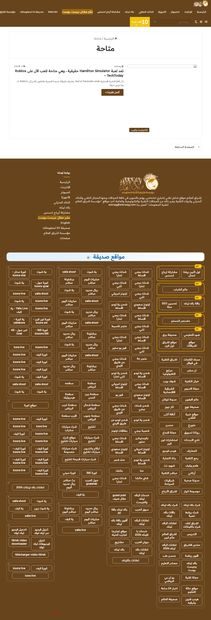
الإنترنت (188, 12)
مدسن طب (169, 555)
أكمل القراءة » (112, 92)
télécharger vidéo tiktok (30, 554)
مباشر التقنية (169, 473)
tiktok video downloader (19, 542)
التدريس (192, 534)
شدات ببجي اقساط (142, 273)
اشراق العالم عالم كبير (169, 535)
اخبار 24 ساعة (169, 588)
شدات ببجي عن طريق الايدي (119, 362)
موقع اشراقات (192, 344)
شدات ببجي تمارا (119, 273)
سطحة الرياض (91, 384)
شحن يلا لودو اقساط (119, 306)
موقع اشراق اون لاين (169, 344)
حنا (142, 470)
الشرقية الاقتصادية (169, 390)
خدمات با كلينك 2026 (142, 533)
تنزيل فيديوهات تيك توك (41, 544)
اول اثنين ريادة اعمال (191, 273)
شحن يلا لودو (142, 419)
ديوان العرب (142, 542)
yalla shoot (69, 271)
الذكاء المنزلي (146, 12)
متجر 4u (142, 358)
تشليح (91, 426)
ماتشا (119, 470)
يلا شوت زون (41, 508)
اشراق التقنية (169, 359)
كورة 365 (92, 472)
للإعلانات (49, 614)
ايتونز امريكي (119, 293)
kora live (19, 347)
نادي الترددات (192, 440)
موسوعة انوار (192, 491)
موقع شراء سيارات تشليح (69, 439)
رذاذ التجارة (169, 458)
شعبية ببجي (141, 430)
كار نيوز (169, 406)
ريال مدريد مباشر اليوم (91, 509)
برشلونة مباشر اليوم (69, 509)
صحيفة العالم (169, 599)
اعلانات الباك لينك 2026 (169, 546)
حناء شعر (119, 459)
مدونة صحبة (191, 480)
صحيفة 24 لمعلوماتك (32, 12)
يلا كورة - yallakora (19, 320)
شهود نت (169, 465)
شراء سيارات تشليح (91, 439)
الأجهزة (162, 12)
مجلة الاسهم (191, 388)
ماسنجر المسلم (180, 320)
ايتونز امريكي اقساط (119, 385)
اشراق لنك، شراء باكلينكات (191, 524)
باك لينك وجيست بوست (192, 566)
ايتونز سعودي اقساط (142, 306)
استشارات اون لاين (169, 441)
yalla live (80, 529)
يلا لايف (80, 494)
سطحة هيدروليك (69, 395)
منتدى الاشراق (191, 544)
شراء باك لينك (191, 504)
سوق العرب (142, 509)
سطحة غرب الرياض (69, 406)
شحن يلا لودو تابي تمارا (119, 374)
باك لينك (129, 12)
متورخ (192, 425)
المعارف (192, 450)
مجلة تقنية (191, 577)
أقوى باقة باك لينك (119, 522)
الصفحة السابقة (184, 147)
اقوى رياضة (192, 555)
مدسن (169, 425)
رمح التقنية (191, 458)
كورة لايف (41, 354)
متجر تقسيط (119, 326)
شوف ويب (169, 381)
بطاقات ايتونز (119, 430)
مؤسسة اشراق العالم (57, 233)
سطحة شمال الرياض (92, 406)
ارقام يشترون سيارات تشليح (91, 450)
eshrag (117, 66)
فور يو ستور (119, 347)
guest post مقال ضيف (119, 496)
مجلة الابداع (169, 432)
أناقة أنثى (169, 414)
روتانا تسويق (191, 432)
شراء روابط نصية (191, 514)
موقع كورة (30, 405)
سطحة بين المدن (91, 395)
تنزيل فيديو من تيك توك (41, 531)
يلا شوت (92, 271)
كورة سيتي (69, 472)
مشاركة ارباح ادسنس (169, 273)
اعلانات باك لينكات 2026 (30, 487)
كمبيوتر (175, 12)
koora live (19, 293)
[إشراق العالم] (201, 3)
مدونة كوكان (169, 399)
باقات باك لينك (169, 514)
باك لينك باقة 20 (119, 511)
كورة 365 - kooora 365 (42, 331)
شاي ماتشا (141, 478)
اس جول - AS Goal (19, 331)
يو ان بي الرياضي (169, 579)
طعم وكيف (191, 465)
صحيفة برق (169, 334)
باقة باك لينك (192, 303)
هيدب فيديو (169, 450)
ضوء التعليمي (192, 334)
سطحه (69, 383)
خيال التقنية (192, 381)
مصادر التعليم (169, 563)
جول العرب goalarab (91, 482)
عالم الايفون (192, 399)
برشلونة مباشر (69, 281)
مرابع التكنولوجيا (169, 372)
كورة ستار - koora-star (19, 273)
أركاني (192, 473)
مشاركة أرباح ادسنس (108, 12)
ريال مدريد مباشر (92, 291)
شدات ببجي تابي (119, 284)
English (52, 12)
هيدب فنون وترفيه (191, 600)
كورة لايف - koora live (41, 450)
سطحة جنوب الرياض (92, 417)
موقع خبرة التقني (191, 416)
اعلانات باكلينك (130, 560)
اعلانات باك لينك (141, 551)
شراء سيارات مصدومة (69, 450)
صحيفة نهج (192, 406)
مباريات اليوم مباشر (91, 281)
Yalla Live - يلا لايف (19, 310)
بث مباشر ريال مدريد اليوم (69, 484)
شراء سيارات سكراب (69, 428)
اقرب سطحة (69, 415)
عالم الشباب (181, 289)
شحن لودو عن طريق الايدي (119, 421)
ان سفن (191, 370)
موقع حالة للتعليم (192, 590)
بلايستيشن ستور (141, 439)
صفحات (65, 238)
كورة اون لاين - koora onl (41, 320)
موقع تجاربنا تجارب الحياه (119, 533)
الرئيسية (201, 12)
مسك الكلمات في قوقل (192, 361)
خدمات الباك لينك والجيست (141, 498)
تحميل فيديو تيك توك (19, 531)
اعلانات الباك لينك (169, 524)
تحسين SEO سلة (169, 305)
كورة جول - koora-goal (42, 284)
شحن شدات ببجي (142, 407)
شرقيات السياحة (169, 482)
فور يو (119, 394)
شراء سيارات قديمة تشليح (80, 459)
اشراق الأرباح (169, 491)
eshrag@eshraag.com (122, 204)
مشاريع (119, 542)
